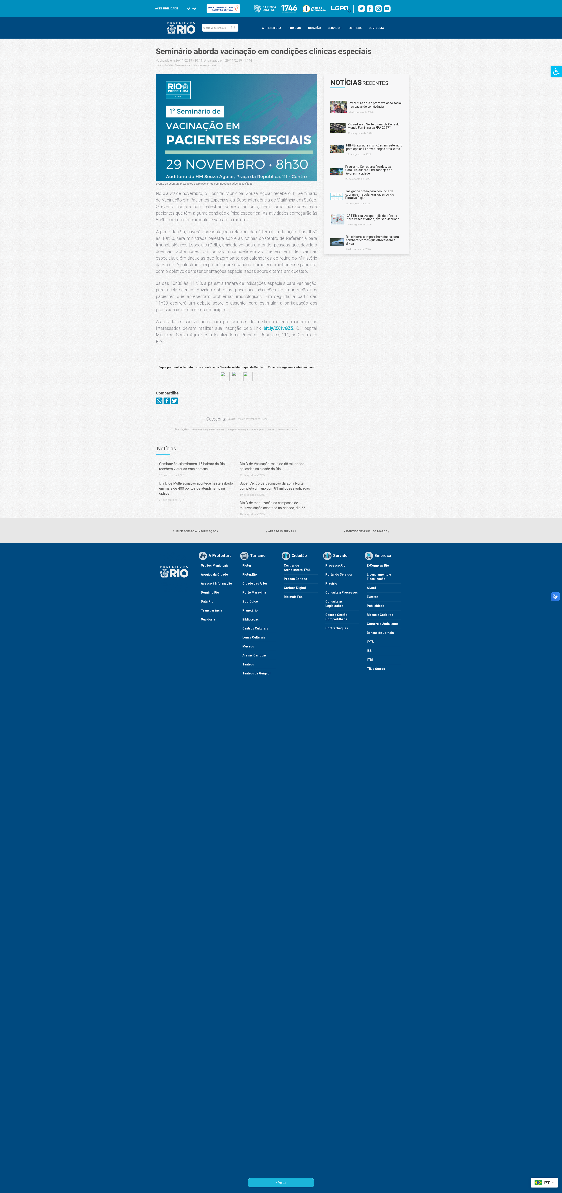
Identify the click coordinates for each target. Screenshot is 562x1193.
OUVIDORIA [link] (376, 28)
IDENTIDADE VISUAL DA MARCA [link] (366, 531)
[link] (556, 71)
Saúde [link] (168, 65)
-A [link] (188, 8)
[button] (233, 28)
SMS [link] (294, 429)
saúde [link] (271, 429)
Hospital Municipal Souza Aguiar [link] (246, 429)
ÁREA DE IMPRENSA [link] (281, 531)
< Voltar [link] (281, 1182)
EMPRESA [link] (355, 28)
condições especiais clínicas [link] (208, 429)
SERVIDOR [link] (334, 28)
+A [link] (194, 8)
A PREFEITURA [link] (271, 28)
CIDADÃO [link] (314, 28)
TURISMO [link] (294, 28)
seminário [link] (283, 429)
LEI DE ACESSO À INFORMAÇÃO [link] (195, 531)
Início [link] (159, 65)
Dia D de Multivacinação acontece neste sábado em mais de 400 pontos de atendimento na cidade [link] (196, 488)
